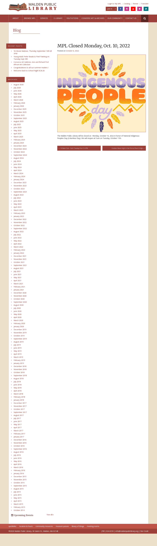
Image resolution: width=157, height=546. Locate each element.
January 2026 (19, 106)
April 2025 (17, 133)
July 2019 (17, 345)
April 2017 (17, 427)
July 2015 (17, 492)
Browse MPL (29, 18)
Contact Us (130, 18)
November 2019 (20, 332)
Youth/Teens (72, 18)
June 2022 (17, 238)
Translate (144, 3)
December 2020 (20, 293)
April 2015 (17, 501)
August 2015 (19, 489)
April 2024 (17, 170)
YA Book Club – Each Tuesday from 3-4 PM (73, 148)
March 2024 (18, 173)
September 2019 (20, 339)
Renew (135, 3)
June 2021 (17, 274)
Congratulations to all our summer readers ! (31, 67)
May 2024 (17, 167)
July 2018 (17, 381)
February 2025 (19, 140)
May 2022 (17, 241)
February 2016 (19, 470)
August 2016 (19, 452)
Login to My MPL (114, 3)
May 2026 (17, 94)
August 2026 (19, 84)
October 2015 (19, 482)
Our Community (114, 18)
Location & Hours (26, 526)
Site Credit (144, 531)
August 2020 (19, 305)
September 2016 (20, 449)
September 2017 (20, 412)
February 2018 (19, 397)
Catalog (127, 3)
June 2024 (17, 164)
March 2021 (18, 283)
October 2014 (19, 510)
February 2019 (19, 360)
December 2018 (20, 366)
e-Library (58, 18)
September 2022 (20, 228)
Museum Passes (62, 526)
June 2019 (17, 348)
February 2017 (19, 433)
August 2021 (19, 268)
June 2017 (17, 421)
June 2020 (17, 311)
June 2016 (17, 458)
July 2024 (17, 161)
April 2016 (17, 464)
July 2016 (17, 455)
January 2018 (19, 400)
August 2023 (19, 195)
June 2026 (17, 91)
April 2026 (17, 97)
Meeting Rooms (93, 526)
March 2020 (18, 320)
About (16, 18)
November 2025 (20, 112)
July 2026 (17, 87)
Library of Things (78, 526)
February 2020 (19, 323)
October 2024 (19, 152)
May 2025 (17, 130)
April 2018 (17, 391)
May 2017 (17, 424)
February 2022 (19, 250)
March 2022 (18, 247)
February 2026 (19, 103)
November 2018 (20, 369)
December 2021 (20, 256)
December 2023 (20, 182)
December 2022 (20, 219)
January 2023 (19, 216)
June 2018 (17, 384)
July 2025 (17, 124)
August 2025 (19, 121)
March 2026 (18, 100)
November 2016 (20, 443)
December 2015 (20, 476)
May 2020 (17, 314)
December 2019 (20, 329)
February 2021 (19, 286)
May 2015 (17, 498)
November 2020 (20, 296)
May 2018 (17, 388)
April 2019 (17, 354)
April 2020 (17, 317)
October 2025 (19, 115)
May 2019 (17, 351)
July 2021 (17, 271)
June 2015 (17, 495)
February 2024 (19, 176)
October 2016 (19, 446)
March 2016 (18, 467)
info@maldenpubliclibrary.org (126, 531)
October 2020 (19, 299)
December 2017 (20, 403)
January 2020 (19, 326)
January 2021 (19, 290)
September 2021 (20, 265)
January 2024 (19, 179)
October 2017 (19, 409)
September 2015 (20, 486)
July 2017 (17, 418)
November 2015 (20, 479)
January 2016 (19, 473)
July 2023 (17, 198)
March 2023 (18, 210)
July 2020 (17, 308)
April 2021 (17, 280)
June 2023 (17, 201)
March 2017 (18, 430)
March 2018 (18, 394)
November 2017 (20, 406)
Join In (109, 9)
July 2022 (17, 234)
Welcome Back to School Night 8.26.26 (29, 70)
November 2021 (20, 259)
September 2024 (20, 155)
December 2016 (20, 440)
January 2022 (19, 253)
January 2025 (19, 143)
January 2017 (19, 437)
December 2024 (20, 146)
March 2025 (18, 136)
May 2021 (17, 277)
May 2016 (17, 461)
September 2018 (20, 375)
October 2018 (19, 372)
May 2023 (17, 204)
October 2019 (19, 335)
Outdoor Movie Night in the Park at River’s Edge (128, 148)
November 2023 (20, 185)
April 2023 (17, 207)
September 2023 (20, 192)
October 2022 (19, 225)
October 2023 (19, 189)
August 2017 (19, 415)
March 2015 (18, 504)
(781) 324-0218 (107, 531)
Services (44, 18)
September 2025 (20, 118)
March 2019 (18, 357)
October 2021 (19, 262)
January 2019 (19, 363)
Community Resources (44, 526)
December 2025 (20, 109)
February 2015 (19, 507)
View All (50, 515)
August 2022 (19, 231)
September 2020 (20, 302)
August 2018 (19, 378)
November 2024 (20, 149)
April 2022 (17, 244)
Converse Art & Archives (92, 18)
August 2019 (19, 342)
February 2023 (19, 213)
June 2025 (17, 127)
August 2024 (19, 158)
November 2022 (20, 222)
